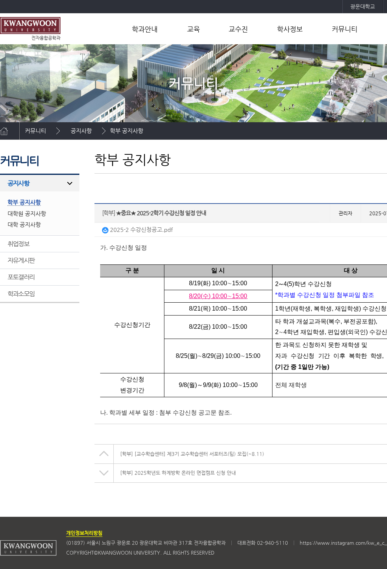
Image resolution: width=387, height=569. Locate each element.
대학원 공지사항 (27, 213)
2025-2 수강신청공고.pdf (140, 229)
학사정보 (290, 29)
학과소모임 (21, 293)
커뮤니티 (345, 29)
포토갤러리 (21, 277)
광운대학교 (362, 6)
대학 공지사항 (24, 224)
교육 (193, 29)
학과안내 (145, 29)
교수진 (238, 29)
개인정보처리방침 (84, 533)
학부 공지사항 (126, 130)
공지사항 (81, 130)
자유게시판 (21, 260)
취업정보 (18, 243)
